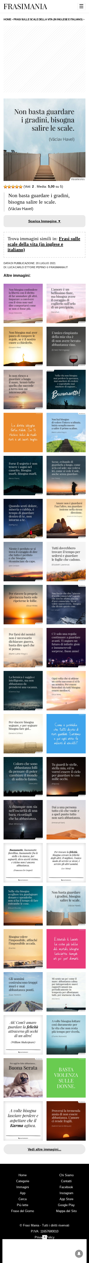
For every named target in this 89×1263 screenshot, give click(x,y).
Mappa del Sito (66, 1211)
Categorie (22, 1181)
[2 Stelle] (9, 187)
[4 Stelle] (17, 187)
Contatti (66, 1181)
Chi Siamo (66, 1175)
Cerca (23, 1199)
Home (23, 1175)
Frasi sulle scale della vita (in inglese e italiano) (44, 244)
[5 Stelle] (21, 187)
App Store (66, 1199)
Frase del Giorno (22, 1211)
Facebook (66, 1187)
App (22, 1193)
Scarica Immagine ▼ (44, 221)
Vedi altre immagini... (44, 1149)
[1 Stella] (5, 187)
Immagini (22, 1187)
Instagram (66, 1193)
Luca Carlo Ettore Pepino (27, 267)
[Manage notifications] (79, 1254)
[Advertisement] (44, 59)
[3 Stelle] (13, 187)
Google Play (66, 1205)
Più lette (22, 1205)
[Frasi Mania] (25, 6)
